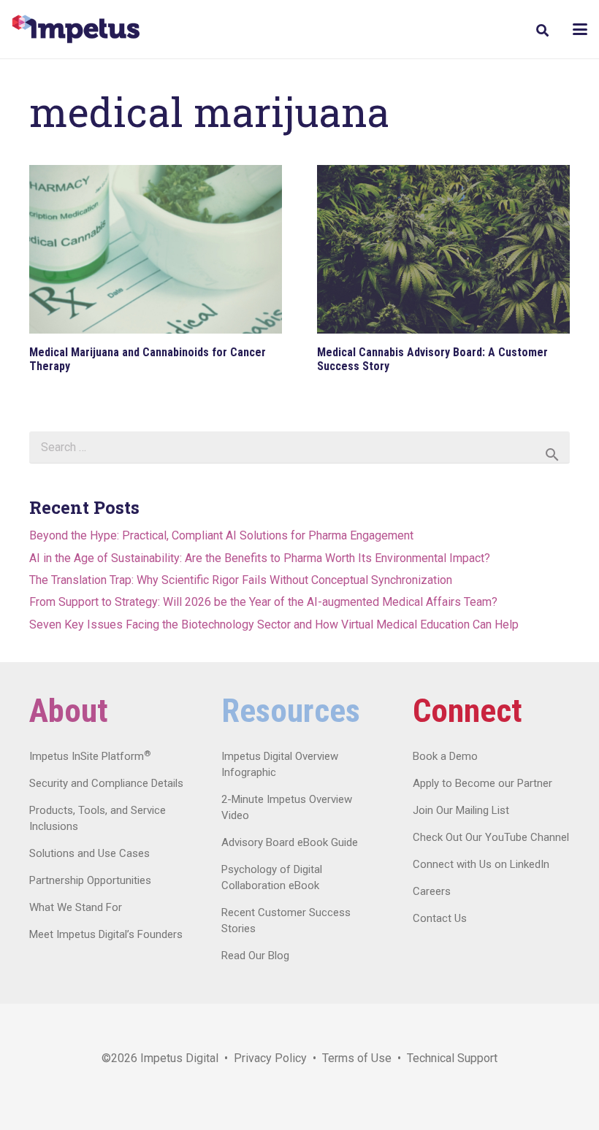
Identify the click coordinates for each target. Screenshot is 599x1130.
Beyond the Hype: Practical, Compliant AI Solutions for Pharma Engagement (221, 535)
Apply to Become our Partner (482, 783)
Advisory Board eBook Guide (289, 842)
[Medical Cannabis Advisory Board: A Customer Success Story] (443, 249)
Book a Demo (445, 756)
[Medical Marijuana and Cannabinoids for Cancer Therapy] (155, 249)
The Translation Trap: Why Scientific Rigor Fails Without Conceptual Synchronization (240, 580)
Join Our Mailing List (461, 810)
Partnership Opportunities (90, 880)
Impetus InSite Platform (89, 756)
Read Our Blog (255, 955)
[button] (541, 30)
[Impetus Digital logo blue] (76, 29)
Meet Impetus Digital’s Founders (106, 934)
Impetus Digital (179, 1058)
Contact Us (440, 918)
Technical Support (452, 1058)
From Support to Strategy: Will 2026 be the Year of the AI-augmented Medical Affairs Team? (263, 602)
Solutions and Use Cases (89, 853)
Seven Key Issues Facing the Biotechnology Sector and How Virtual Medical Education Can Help (274, 624)
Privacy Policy (270, 1058)
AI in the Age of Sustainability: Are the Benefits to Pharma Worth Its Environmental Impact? (259, 558)
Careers (432, 891)
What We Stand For (75, 907)
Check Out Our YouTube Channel (491, 837)
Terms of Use (357, 1058)
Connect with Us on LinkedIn (481, 864)
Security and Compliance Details (106, 783)
